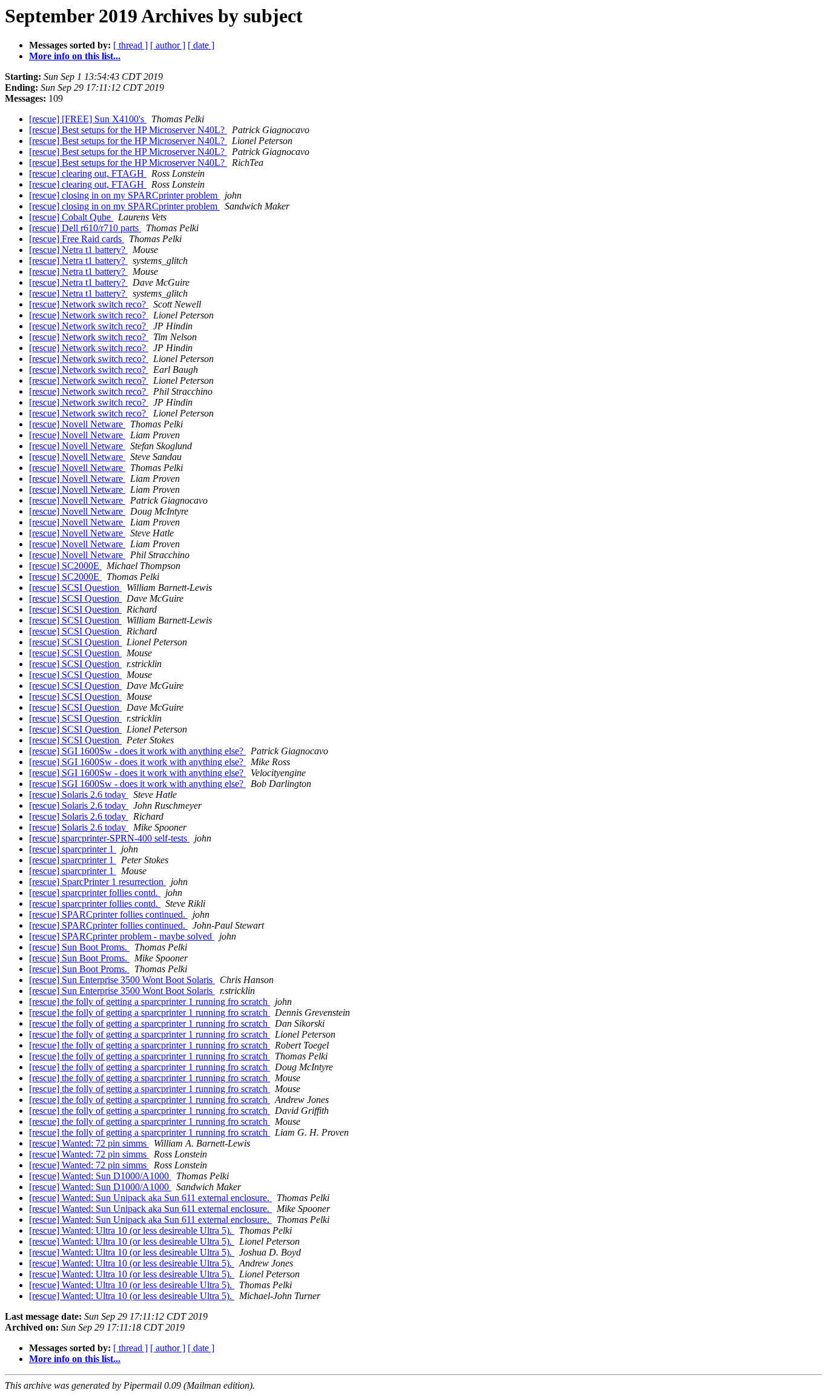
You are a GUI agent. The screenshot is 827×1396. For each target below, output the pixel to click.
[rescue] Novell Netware (77, 424)
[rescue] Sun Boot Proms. (79, 947)
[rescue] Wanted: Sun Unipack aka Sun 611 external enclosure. (150, 1198)
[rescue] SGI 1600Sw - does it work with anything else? (137, 751)
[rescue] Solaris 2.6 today (78, 794)
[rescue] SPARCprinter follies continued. (108, 914)
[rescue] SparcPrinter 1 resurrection (97, 882)
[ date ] (201, 45)
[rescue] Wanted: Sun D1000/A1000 (100, 1176)
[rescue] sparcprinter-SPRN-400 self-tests (109, 838)
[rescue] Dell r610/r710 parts (85, 228)
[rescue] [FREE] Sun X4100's (88, 119)
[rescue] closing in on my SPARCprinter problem (124, 195)
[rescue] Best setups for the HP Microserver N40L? (128, 130)
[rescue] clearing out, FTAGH (88, 173)
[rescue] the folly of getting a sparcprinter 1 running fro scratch (149, 1001)
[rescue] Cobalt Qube (71, 217)
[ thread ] (130, 45)
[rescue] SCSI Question (75, 587)
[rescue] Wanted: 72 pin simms (89, 1143)
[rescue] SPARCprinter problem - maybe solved (121, 936)
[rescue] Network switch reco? (88, 304)
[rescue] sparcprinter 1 (72, 849)
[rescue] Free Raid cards (76, 239)
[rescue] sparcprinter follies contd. (94, 892)
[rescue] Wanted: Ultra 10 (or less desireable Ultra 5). (131, 1230)
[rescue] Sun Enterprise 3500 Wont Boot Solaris (122, 980)
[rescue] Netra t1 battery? (78, 250)
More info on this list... (74, 56)
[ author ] (167, 45)
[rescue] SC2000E (65, 566)
